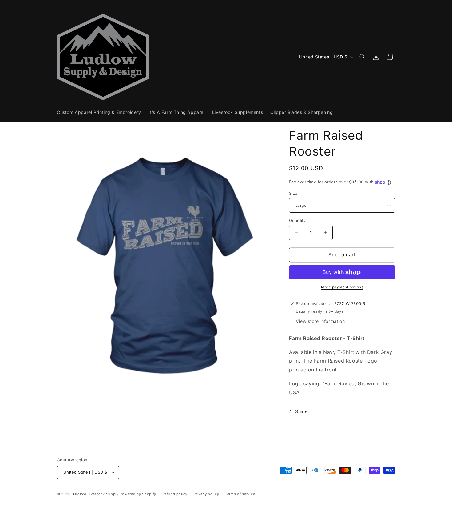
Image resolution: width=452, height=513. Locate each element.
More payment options (342, 287)
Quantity (297, 220)
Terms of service (240, 494)
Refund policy (175, 494)
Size (293, 193)
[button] (362, 57)
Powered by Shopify (138, 494)
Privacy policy (206, 494)
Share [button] (301, 411)
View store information (320, 321)
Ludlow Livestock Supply (96, 494)
